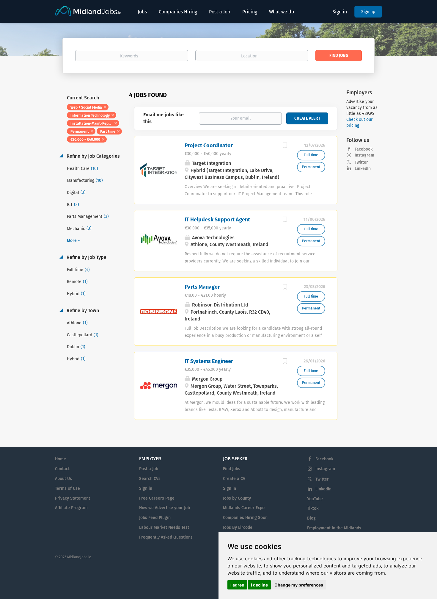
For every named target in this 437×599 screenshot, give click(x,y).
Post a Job (148, 468)
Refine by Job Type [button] (85, 257)
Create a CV (234, 478)
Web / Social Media (86, 107)
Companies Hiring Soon (245, 517)
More (72, 240)
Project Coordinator (209, 145)
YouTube (315, 498)
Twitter (361, 162)
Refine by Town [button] (82, 310)
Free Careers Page (157, 498)
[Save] (285, 146)
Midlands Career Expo (244, 507)
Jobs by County (237, 498)
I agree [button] (237, 584)
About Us (63, 478)
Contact (62, 468)
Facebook (363, 149)
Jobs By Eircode (237, 527)
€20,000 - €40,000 (85, 139)
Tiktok (312, 508)
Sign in (339, 12)
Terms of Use (67, 488)
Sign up (368, 11)
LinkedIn (363, 168)
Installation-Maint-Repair (91, 123)
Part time (107, 131)
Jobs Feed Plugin (155, 517)
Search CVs (150, 478)
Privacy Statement (72, 498)
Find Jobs (338, 55)
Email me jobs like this (163, 118)
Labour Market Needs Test (164, 527)
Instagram (364, 155)
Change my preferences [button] (298, 584)
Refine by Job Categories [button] (92, 156)
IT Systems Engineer (209, 361)
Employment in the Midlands (334, 528)
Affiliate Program (71, 507)
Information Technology (90, 115)
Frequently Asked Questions (166, 537)
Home (60, 459)
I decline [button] (259, 584)
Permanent (79, 131)
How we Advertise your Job (164, 507)
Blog (311, 518)
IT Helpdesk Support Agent (217, 219)
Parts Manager (202, 287)
